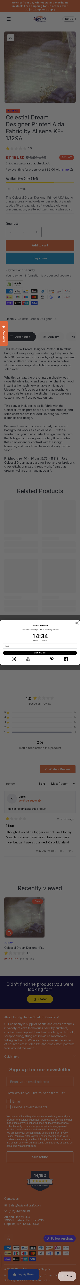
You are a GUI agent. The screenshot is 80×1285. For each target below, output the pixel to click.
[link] (14, 659)
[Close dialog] (77, 623)
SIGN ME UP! (40, 653)
